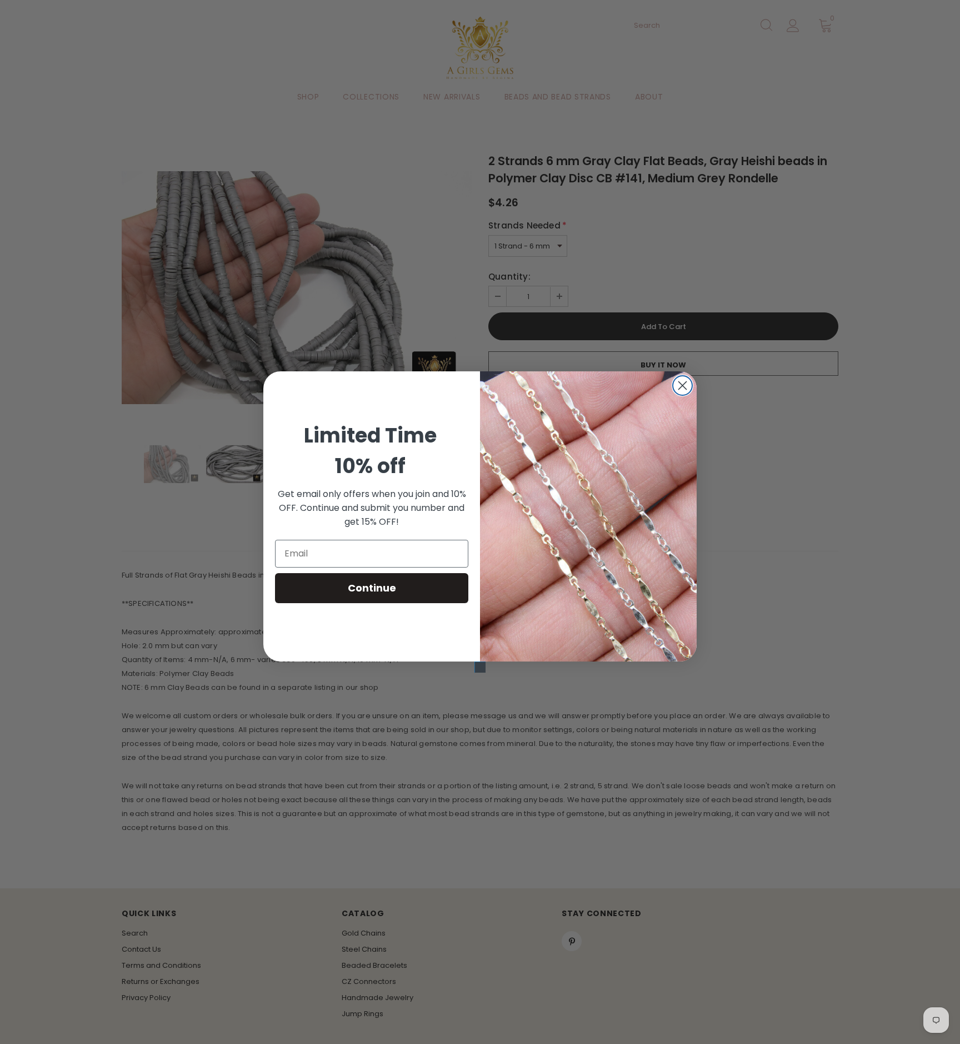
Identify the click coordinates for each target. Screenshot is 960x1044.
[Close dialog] (682, 385)
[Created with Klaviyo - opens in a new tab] (480, 667)
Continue (372, 588)
